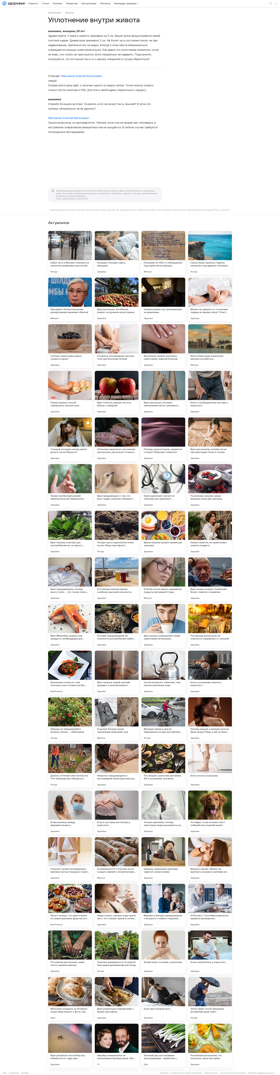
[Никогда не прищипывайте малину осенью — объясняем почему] (70, 719)
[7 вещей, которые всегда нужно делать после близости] (70, 439)
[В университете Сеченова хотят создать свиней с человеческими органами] (117, 859)
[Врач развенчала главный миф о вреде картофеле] (117, 999)
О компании (14, 1073)
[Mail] (4, 3)
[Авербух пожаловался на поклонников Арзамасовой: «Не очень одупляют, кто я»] (117, 1045)
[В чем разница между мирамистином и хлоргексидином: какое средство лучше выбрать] (70, 812)
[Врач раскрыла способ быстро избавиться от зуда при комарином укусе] (70, 1045)
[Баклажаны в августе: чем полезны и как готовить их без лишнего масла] (70, 672)
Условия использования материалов (186, 1073)
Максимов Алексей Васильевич (81, 76)
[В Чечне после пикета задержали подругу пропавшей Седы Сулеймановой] (163, 579)
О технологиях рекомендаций (233, 1073)
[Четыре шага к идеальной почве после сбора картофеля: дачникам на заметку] (117, 532)
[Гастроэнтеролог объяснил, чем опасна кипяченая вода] (163, 672)
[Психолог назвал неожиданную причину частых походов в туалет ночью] (70, 859)
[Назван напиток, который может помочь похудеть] (210, 532)
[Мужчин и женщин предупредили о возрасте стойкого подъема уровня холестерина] (163, 906)
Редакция (164, 1073)
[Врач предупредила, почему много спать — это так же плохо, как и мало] (70, 579)
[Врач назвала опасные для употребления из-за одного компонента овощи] (70, 532)
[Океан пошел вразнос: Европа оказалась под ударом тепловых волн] (210, 253)
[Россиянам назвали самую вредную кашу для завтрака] (210, 486)
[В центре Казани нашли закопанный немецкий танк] (117, 719)
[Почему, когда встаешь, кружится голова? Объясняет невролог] (163, 439)
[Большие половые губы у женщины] (117, 253)
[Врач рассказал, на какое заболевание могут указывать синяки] (163, 393)
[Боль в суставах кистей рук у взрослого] (117, 812)
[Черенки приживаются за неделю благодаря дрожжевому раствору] (117, 952)
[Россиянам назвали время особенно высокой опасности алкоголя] (117, 579)
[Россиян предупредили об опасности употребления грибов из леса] (117, 626)
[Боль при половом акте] (163, 999)
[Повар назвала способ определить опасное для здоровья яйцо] (70, 393)
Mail (4, 1073)
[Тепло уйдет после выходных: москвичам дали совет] (210, 999)
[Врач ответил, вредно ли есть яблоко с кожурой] (117, 393)
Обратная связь (211, 1073)
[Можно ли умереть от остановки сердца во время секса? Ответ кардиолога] (210, 299)
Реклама (25, 1073)
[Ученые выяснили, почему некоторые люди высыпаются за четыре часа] (163, 812)
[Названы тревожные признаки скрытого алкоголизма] (163, 859)
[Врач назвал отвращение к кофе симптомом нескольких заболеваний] (163, 626)
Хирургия (69, 12)
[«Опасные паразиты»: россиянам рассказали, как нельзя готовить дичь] (117, 439)
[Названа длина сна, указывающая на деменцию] (163, 299)
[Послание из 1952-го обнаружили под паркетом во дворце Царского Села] (163, 253)
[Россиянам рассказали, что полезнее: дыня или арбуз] (210, 1045)
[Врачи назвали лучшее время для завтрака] (163, 532)
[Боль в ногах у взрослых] (210, 766)
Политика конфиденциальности (261, 1073)
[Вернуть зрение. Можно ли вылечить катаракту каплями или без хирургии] (210, 859)
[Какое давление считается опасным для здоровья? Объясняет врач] (163, 486)
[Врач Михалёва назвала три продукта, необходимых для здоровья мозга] (70, 626)
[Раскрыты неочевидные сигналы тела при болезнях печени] (117, 346)
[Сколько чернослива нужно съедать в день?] (70, 346)
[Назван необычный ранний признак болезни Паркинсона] (70, 486)
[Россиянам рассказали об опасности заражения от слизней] (210, 626)
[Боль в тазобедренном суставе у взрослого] (210, 393)
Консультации (54, 12)
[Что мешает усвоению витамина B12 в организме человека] (163, 766)
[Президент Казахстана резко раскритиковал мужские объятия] (70, 299)
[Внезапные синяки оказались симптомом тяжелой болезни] (163, 346)
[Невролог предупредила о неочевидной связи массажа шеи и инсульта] (117, 766)
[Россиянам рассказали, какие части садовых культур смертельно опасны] (70, 952)
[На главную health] (15, 3)
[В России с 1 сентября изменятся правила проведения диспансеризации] (210, 906)
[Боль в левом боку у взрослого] (210, 952)
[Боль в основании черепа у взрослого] (210, 672)
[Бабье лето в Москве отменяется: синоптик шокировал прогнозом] (70, 253)
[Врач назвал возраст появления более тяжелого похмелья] (210, 579)
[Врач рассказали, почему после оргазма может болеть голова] (210, 439)
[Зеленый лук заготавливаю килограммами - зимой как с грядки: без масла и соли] (163, 1045)
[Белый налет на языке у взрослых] (163, 952)
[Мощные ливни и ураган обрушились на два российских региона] (163, 719)
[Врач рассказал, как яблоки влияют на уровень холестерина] (117, 299)
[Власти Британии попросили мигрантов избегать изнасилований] (210, 346)
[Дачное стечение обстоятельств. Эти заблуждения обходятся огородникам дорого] (70, 766)
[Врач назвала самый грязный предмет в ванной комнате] (117, 672)
